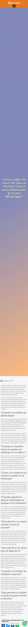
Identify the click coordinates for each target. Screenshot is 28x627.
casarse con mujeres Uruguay (12, 421)
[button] (14, 6)
